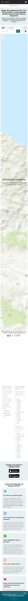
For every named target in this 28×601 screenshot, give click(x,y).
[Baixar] (14, 471)
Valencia (19, 402)
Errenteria (19, 451)
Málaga (18, 407)
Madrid (18, 399)
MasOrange (6, 412)
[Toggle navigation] (2, 2)
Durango (19, 457)
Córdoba (19, 418)
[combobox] (4, 27)
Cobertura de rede (18, 31)
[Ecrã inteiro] (25, 27)
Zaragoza (19, 405)
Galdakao (19, 456)
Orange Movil (7, 410)
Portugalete (19, 446)
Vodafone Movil (7, 415)
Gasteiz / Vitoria (20, 434)
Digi (5, 417)
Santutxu (19, 444)
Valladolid (19, 420)
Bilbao (18, 415)
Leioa (18, 452)
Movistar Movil (7, 413)
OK (14, 598)
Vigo (18, 421)
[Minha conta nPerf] (26, 2)
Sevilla (18, 403)
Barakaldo (19, 439)
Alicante (19, 417)
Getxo (18, 441)
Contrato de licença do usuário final (16, 595)
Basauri (18, 449)
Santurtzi (19, 447)
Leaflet (3, 331)
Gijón (18, 423)
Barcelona (19, 400)
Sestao (18, 454)
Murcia (18, 408)
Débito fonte (21, 31)
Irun (17, 443)
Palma (18, 410)
